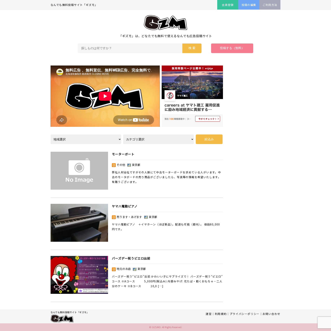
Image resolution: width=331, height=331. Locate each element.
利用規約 (221, 314)
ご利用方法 (270, 5)
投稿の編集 (249, 5)
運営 (209, 314)
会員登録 (228, 5)
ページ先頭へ (309, 309)
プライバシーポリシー (245, 314)
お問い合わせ (271, 314)
